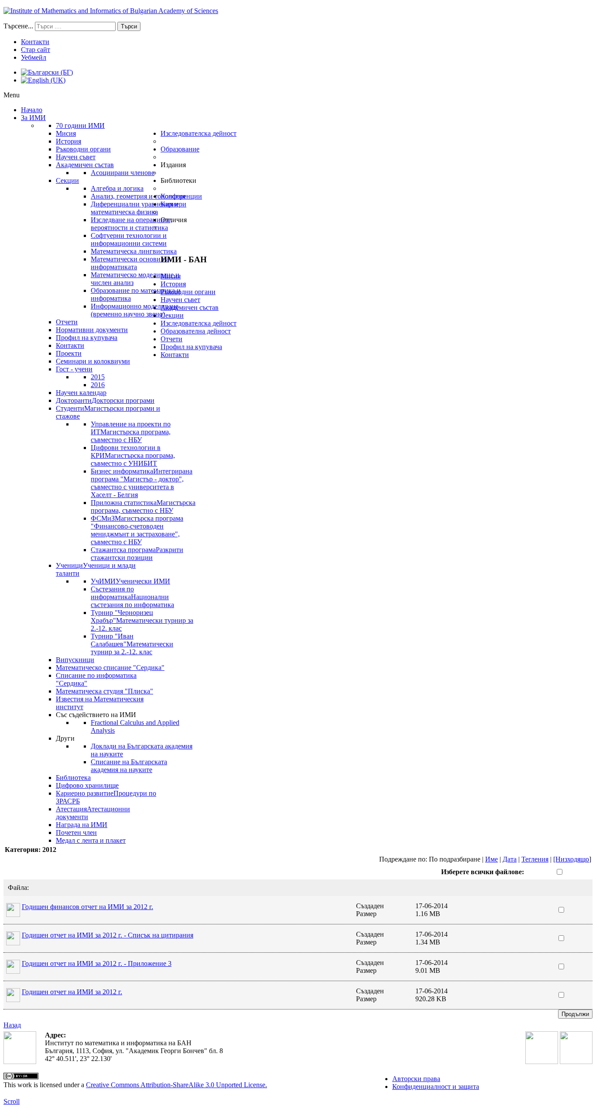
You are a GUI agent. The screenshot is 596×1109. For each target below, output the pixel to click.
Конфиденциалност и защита (435, 1086)
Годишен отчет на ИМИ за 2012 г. (72, 992)
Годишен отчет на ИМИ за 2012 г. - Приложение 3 (96, 963)
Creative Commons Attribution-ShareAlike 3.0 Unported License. (176, 1084)
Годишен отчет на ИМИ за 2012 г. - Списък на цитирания (107, 935)
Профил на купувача (191, 346)
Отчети (171, 339)
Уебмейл (33, 57)
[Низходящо (571, 859)
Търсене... (18, 26)
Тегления (534, 859)
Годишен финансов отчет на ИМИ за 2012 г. (87, 906)
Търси (129, 26)
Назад (12, 1025)
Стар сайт (35, 49)
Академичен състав (190, 307)
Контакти (35, 41)
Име (491, 859)
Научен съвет (180, 299)
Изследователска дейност (198, 323)
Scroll (11, 1101)
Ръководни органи (188, 291)
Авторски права (416, 1078)
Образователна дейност (196, 331)
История (173, 284)
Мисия (171, 276)
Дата (510, 859)
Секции (172, 315)
